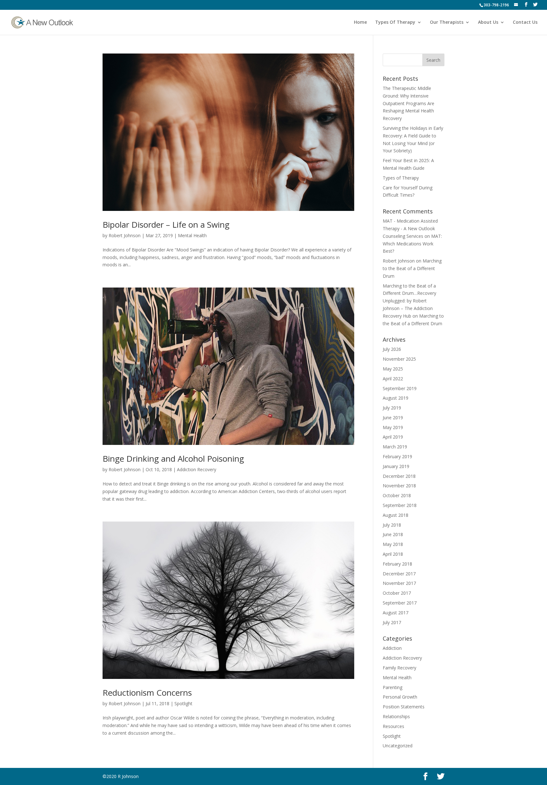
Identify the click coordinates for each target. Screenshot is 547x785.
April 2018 (393, 554)
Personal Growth (400, 697)
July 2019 (392, 408)
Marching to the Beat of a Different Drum (412, 268)
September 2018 (400, 505)
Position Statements (403, 707)
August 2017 (395, 613)
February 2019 (397, 456)
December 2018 (399, 476)
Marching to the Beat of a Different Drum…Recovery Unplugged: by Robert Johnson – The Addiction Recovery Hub (409, 301)
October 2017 (397, 593)
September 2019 (400, 388)
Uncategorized (397, 746)
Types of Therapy (401, 178)
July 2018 (392, 525)
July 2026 (392, 349)
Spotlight (183, 703)
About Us (488, 22)
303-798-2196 (496, 5)
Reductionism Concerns (147, 692)
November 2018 (399, 486)
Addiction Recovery (196, 469)
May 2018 (393, 544)
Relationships (396, 716)
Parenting (392, 687)
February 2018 (397, 564)
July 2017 (392, 622)
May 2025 (393, 369)
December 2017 (399, 574)
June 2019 (393, 418)
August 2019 (395, 398)
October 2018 (397, 495)
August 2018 (395, 515)
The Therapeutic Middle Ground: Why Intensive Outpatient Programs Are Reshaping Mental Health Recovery (408, 103)
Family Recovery (399, 668)
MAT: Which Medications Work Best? (412, 243)
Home (360, 22)
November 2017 (399, 583)
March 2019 (395, 447)
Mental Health (192, 235)
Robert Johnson (125, 235)
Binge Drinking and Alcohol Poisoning (173, 458)
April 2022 (393, 379)
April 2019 (393, 437)
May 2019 (393, 427)
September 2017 (400, 603)
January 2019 (396, 466)
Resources (393, 726)
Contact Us (525, 22)
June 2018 (393, 534)
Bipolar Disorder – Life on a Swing (166, 224)
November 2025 (399, 359)
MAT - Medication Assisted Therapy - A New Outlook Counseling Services (410, 228)
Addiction (392, 648)
